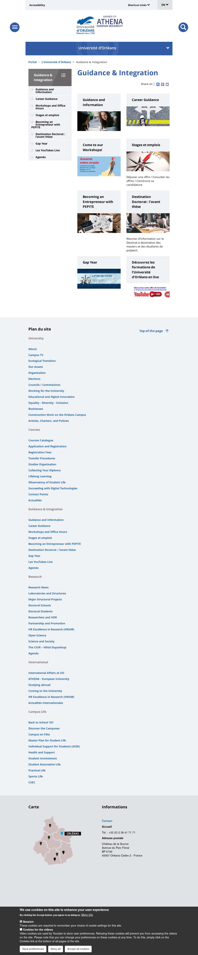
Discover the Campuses (44, 728)
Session (28, 921)
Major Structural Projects (45, 599)
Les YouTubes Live (48, 150)
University (36, 338)
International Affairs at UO (46, 673)
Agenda (41, 157)
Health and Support (41, 752)
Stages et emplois (47, 115)
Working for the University (46, 391)
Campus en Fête (39, 734)
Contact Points (38, 494)
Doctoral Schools (39, 605)
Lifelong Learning (39, 476)
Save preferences (33, 948)
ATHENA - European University (48, 679)
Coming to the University (45, 691)
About (32, 349)
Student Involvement (42, 758)
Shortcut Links (137, 5)
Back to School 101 (41, 722)
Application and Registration (47, 446)
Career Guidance (46, 99)
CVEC (31, 782)
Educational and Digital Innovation (51, 397)
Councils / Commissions (44, 385)
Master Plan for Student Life (47, 740)
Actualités (35, 500)
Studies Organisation (42, 464)
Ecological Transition (42, 361)
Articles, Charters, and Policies (48, 421)
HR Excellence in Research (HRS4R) (51, 629)
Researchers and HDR (42, 617)
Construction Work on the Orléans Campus (57, 415)
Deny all (56, 948)
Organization (37, 373)
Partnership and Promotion (46, 623)
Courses (34, 429)
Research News (38, 587)
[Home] (85, 24)
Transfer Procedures (41, 458)
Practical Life (36, 770)
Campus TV (35, 355)
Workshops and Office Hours (50, 107)
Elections (34, 379)
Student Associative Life (44, 764)
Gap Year (41, 143)
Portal (32, 62)
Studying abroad (39, 685)
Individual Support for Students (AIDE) (54, 746)
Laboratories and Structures (47, 593)
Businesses (35, 409)
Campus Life (37, 712)
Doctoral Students (40, 611)
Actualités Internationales (45, 703)
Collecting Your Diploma (44, 470)
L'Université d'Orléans (56, 62)
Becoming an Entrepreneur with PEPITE (45, 124)
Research (35, 576)
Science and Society (41, 641)
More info (87, 915)
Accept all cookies (78, 948)
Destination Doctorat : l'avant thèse (50, 135)
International (38, 662)
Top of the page (151, 331)
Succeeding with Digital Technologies (52, 488)
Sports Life (35, 776)
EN (163, 5)
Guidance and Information (45, 90)
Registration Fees (39, 452)
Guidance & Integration (45, 509)
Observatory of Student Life (47, 482)
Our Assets (35, 367)
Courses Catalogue (40, 440)
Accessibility (37, 5)
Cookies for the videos (38, 929)
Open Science (37, 635)
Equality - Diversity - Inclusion (48, 403)
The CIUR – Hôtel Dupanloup (47, 647)
